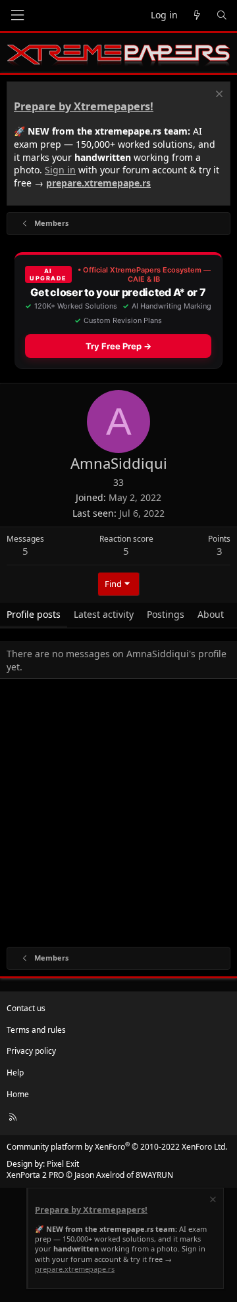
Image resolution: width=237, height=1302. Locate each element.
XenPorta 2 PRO (35, 1175)
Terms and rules (36, 1029)
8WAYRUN (154, 1175)
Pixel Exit (63, 1163)
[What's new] (196, 15)
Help (15, 1072)
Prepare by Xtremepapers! (83, 106)
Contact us (26, 1008)
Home (18, 1094)
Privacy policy (31, 1050)
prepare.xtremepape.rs (98, 183)
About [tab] (211, 614)
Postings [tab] (165, 614)
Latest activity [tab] (104, 614)
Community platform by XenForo (117, 1146)
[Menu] (17, 15)
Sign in (60, 169)
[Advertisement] (118, 815)
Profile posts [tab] (34, 614)
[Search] (221, 15)
